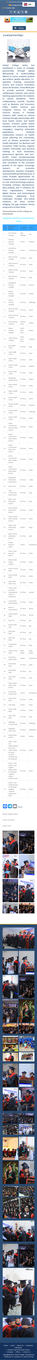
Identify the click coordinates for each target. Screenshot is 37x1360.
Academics (29, 1345)
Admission (18, 1347)
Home (6, 1345)
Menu (21, 28)
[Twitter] (14, 11)
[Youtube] (18, 11)
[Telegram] (26, 11)
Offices (18, 1352)
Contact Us (26, 1352)
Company (10, 1352)
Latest (12, 1345)
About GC (20, 1345)
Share (20, 807)
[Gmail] (22, 11)
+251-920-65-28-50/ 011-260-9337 (19, 2)
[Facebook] (10, 11)
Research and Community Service (18, 1350)
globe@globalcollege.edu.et (19, 5)
